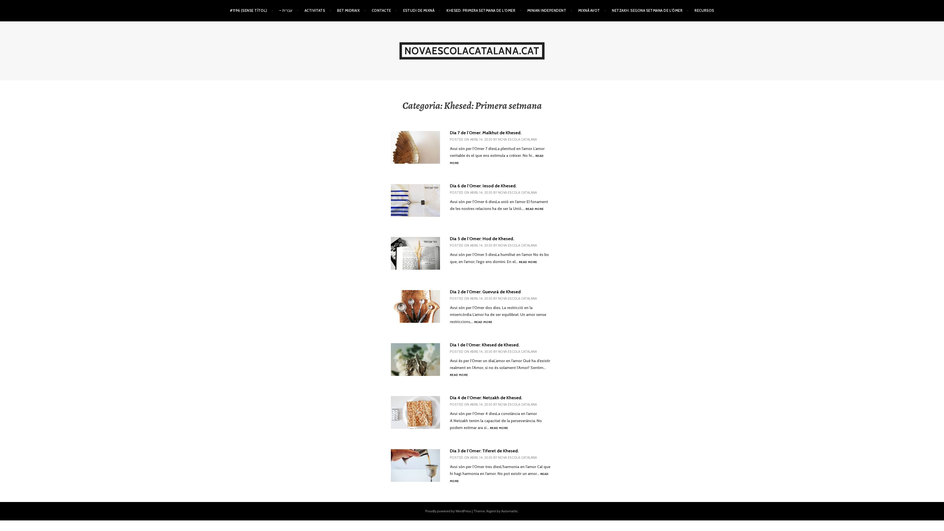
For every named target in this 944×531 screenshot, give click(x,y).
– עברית (286, 10)
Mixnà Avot (589, 10)
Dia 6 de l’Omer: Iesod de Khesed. (483, 186)
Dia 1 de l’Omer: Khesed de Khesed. (484, 345)
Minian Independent (546, 10)
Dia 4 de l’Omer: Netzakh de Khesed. (486, 397)
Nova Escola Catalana (517, 139)
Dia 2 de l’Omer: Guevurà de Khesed (485, 292)
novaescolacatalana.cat (471, 51)
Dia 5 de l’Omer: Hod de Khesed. (482, 238)
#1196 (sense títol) (248, 10)
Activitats (315, 10)
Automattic (509, 511)
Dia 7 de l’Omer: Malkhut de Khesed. (485, 132)
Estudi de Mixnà (419, 10)
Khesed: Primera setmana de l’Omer (480, 10)
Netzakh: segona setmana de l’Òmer (647, 10)
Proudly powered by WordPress (448, 511)
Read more (535, 209)
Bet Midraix (348, 10)
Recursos (704, 10)
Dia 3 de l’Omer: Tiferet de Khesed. (484, 451)
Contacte (381, 10)
